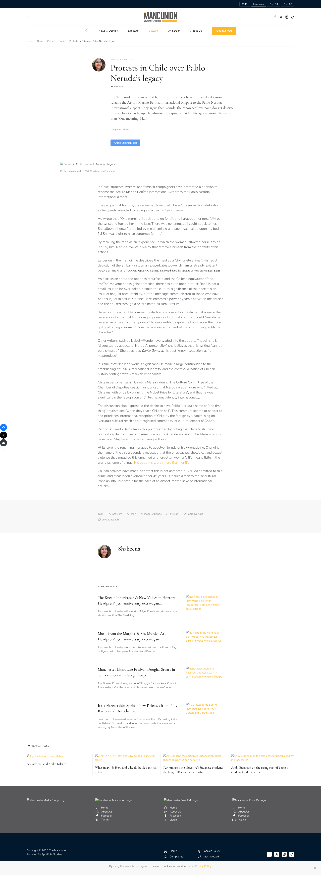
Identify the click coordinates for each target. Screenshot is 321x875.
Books (126, 129)
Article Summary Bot (125, 142)
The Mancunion (58, 850)
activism (117, 514)
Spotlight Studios (52, 854)
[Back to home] (160, 17)
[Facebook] (3, 427)
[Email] (3, 442)
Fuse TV (288, 4)
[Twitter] (3, 435)
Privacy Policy (203, 866)
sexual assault (110, 519)
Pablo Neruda (195, 514)
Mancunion (258, 4)
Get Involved (224, 31)
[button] (28, 17)
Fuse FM (274, 4)
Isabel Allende (153, 514)
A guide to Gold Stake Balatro (46, 764)
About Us (196, 31)
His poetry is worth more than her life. (162, 462)
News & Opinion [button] (108, 31)
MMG (244, 4)
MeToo (174, 514)
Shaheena (120, 86)
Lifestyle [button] (133, 31)
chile (133, 514)
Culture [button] (153, 31)
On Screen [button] (174, 31)
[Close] (315, 868)
